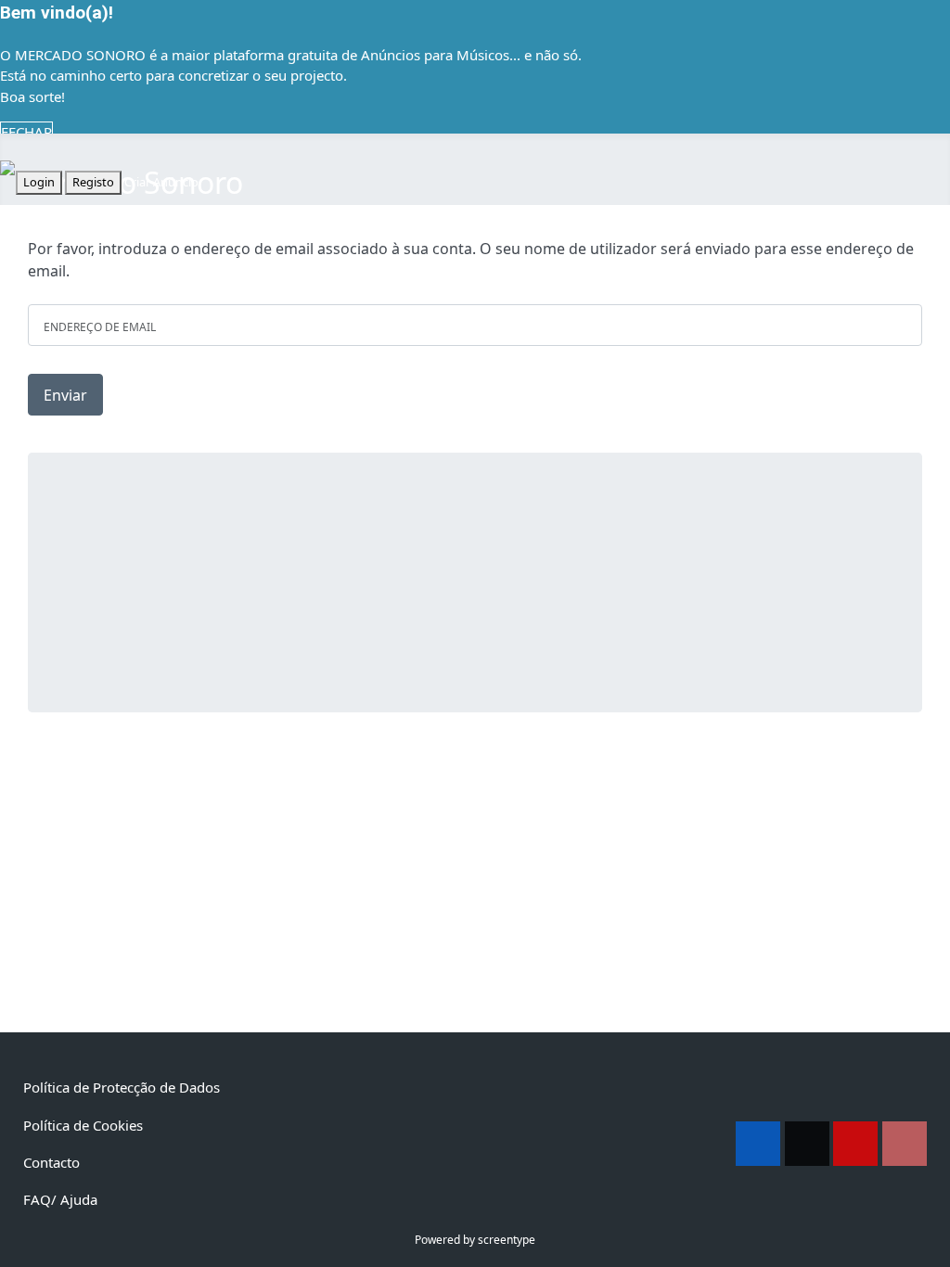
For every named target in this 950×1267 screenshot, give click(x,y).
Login (39, 181)
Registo (93, 181)
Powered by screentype (475, 1240)
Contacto (51, 1162)
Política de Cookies (83, 1125)
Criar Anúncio (161, 181)
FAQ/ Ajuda (60, 1199)
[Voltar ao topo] (927, 1244)
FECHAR (26, 131)
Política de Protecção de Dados (121, 1087)
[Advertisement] (475, 582)
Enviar (65, 395)
